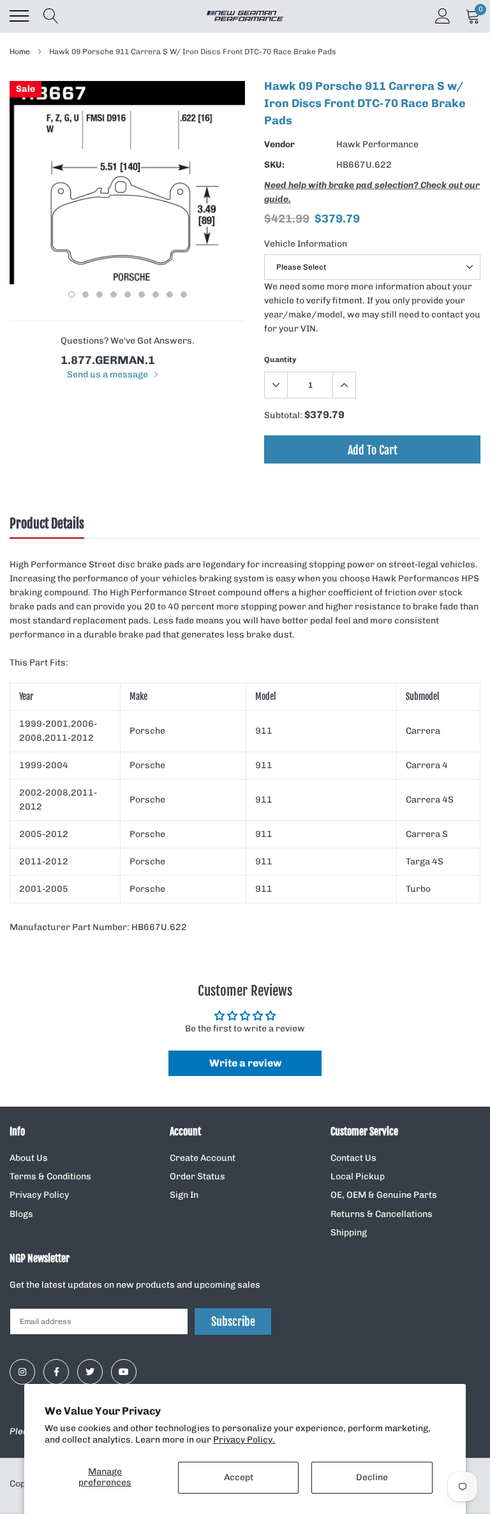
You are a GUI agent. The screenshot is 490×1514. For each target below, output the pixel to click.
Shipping (348, 1232)
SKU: (274, 164)
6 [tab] (141, 294)
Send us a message (108, 374)
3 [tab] (99, 294)
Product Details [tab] (47, 524)
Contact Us (353, 1158)
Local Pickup (357, 1176)
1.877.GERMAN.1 (108, 360)
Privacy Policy (39, 1195)
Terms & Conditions (50, 1176)
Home (20, 51)
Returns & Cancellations (381, 1214)
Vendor (279, 144)
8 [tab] (170, 294)
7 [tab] (155, 294)
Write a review (245, 1063)
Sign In (184, 1195)
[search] (51, 16)
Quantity (280, 359)
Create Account (202, 1158)
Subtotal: (283, 415)
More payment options (372, 481)
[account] (442, 15)
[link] (22, 1372)
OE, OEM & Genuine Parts (383, 1195)
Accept (238, 1477)
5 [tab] (127, 294)
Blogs (21, 1214)
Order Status (197, 1176)
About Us (29, 1158)
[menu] (19, 15)
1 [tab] (71, 294)
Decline (372, 1477)
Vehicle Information (305, 243)
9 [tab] (184, 294)
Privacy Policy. (244, 1439)
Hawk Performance (377, 144)
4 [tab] (113, 294)
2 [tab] (85, 294)
